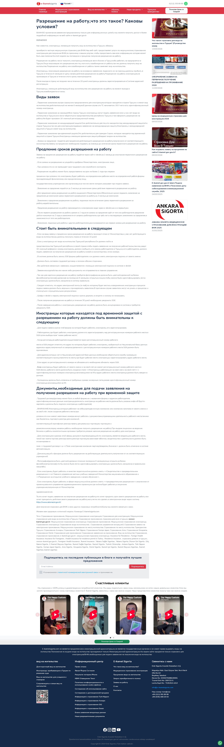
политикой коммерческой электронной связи (78, 572)
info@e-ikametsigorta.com (162, 687)
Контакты (117, 690)
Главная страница (43, 10)
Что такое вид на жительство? (126, 666)
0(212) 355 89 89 (176, 3)
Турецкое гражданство (153, 10)
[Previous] (37, 614)
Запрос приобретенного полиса (126, 678)
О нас (115, 686)
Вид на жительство (96, 9)
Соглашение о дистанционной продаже (92, 693)
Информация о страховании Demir (89, 708)
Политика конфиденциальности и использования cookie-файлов (89, 683)
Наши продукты (134, 9)
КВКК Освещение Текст (85, 678)
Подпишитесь (137, 566)
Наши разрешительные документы (90, 716)
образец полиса (115, 10)
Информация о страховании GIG (88, 704)
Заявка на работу (120, 682)
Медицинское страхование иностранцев (67, 10)
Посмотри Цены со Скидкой (176, 10)
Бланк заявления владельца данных (90, 712)
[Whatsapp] (220, 743)
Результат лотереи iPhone (86, 674)
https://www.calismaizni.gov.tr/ (48, 502)
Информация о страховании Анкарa (90, 700)
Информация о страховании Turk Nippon (92, 696)
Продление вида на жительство (127, 674)
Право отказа (80, 666)
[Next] (186, 614)
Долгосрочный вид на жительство (51, 666)
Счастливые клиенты (112, 583)
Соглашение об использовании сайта (91, 689)
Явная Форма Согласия (84, 670)
